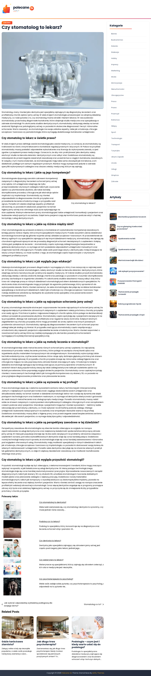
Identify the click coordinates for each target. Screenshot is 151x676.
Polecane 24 (67, 673)
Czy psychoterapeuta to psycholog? (56, 579)
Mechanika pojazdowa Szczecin (132, 217)
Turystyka (115, 150)
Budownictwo (117, 40)
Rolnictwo (115, 120)
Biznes (114, 33)
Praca (113, 101)
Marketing (115, 70)
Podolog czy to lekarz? (49, 521)
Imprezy (114, 64)
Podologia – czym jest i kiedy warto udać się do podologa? (86, 644)
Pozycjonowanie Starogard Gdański (129, 282)
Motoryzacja (116, 83)
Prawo (114, 107)
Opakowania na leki (126, 239)
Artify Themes (98, 673)
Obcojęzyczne (117, 95)
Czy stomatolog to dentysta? (52, 502)
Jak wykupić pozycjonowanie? (131, 271)
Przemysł (115, 113)
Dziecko (114, 46)
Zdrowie (7, 23)
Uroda (114, 163)
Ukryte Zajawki (117, 157)
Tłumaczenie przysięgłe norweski (128, 293)
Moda (113, 77)
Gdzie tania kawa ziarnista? (12, 643)
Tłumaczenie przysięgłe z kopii (131, 315)
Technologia (116, 138)
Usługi (113, 169)
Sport (113, 132)
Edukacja (115, 52)
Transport (115, 144)
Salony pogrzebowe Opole (129, 304)
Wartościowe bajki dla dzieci (130, 260)
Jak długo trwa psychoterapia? (46, 643)
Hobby (114, 58)
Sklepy (114, 126)
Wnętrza (115, 175)
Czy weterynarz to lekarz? (51, 559)
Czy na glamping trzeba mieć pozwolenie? (129, 227)
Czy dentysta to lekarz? (50, 540)
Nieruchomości (117, 89)
